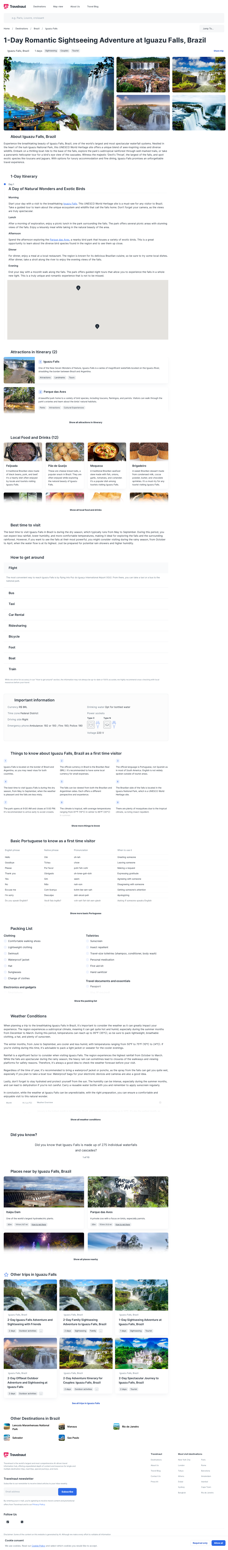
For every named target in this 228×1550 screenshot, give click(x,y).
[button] (85, 187)
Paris (203, 1460)
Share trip (219, 51)
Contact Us (156, 1476)
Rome (203, 1465)
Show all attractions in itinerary (85, 422)
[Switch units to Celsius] (160, 1102)
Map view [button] (58, 6)
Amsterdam (206, 1476)
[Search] (217, 18)
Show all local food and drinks (86, 510)
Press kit (154, 1481)
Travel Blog (156, 1471)
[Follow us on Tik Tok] (8, 1522)
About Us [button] (75, 6)
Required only (200, 1543)
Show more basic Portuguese (85, 913)
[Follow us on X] (22, 1522)
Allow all (218, 1543)
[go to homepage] (15, 8)
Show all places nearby (86, 1259)
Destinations (156, 1460)
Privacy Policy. (38, 1504)
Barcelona (205, 1471)
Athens (181, 1476)
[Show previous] (7, 1147)
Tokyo (180, 1471)
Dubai (180, 1481)
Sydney (181, 1487)
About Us (155, 1465)
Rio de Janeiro (207, 1492)
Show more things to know (86, 825)
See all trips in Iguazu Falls (86, 1403)
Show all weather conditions (86, 1119)
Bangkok (182, 1492)
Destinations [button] (39, 6)
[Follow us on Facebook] (27, 1522)
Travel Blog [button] (92, 6)
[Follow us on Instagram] (13, 1522)
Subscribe (67, 1491)
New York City (184, 1460)
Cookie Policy (38, 1545)
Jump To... (208, 28)
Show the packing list (85, 1001)
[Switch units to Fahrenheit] (164, 1102)
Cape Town (206, 1487)
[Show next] (164, 1147)
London (181, 1465)
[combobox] (112, 18)
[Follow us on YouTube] (17, 1522)
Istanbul (204, 1481)
